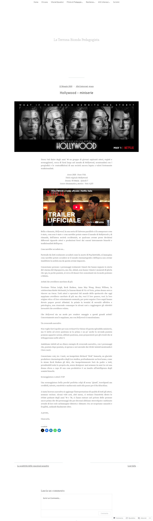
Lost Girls (132, 466)
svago (91, 86)
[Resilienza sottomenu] (94, 2)
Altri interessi (82, 86)
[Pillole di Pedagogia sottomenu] (82, 2)
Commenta (104, 513)
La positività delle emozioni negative (33, 466)
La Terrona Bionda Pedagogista (76, 40)
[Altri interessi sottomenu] (109, 2)
